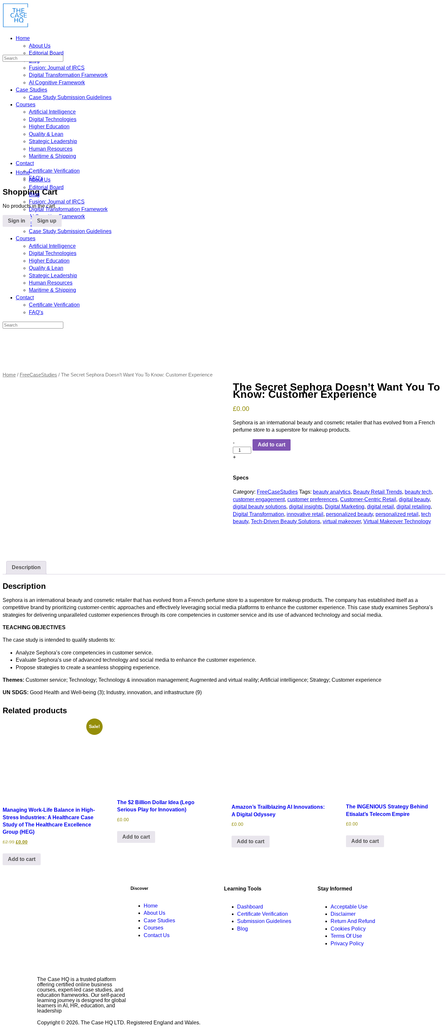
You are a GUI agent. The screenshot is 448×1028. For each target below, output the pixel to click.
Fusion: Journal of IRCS (57, 201)
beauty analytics (332, 492)
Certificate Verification (54, 305)
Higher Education (49, 261)
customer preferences (312, 499)
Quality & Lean (46, 268)
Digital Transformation (258, 514)
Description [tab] (26, 567)
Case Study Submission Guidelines (70, 231)
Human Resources (50, 283)
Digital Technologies (52, 253)
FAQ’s (36, 312)
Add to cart (271, 444)
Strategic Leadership (53, 275)
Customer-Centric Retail (368, 499)
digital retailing (414, 506)
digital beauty (414, 499)
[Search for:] (33, 58)
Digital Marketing (344, 506)
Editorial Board (46, 187)
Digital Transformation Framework (68, 209)
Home (23, 172)
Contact (25, 297)
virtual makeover (342, 521)
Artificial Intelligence (52, 246)
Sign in (16, 221)
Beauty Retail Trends (377, 492)
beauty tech (418, 492)
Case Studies (31, 224)
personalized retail (397, 514)
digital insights (305, 506)
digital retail (380, 506)
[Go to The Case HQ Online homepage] (16, 26)
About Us (40, 179)
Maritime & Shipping (52, 290)
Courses (25, 238)
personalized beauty (349, 514)
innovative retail (305, 514)
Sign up (46, 221)
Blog (34, 194)
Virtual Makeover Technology (397, 521)
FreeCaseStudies (38, 374)
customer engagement (259, 499)
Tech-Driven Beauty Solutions (285, 521)
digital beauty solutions (259, 506)
